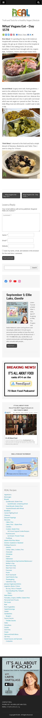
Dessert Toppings (10, 517)
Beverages (7, 497)
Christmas (9, 554)
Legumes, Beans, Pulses (12, 586)
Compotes (9, 641)
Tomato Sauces (11, 620)
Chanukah (9, 552)
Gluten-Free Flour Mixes (12, 540)
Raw (5, 604)
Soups (6, 632)
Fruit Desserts (10, 534)
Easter (8, 556)
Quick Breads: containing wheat (18, 504)
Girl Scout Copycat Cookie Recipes (18, 531)
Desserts (7, 520)
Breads (6, 499)
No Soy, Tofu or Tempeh (13, 588)
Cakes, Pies (9, 522)
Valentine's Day (11, 582)
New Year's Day (11, 566)
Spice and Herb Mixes (11, 634)
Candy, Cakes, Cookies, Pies (15, 549)
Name (5, 235)
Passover (9, 570)
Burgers (8, 616)
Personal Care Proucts (11, 600)
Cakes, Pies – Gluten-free (14, 524)
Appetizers (7, 495)
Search (34, 268)
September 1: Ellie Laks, (19, 296)
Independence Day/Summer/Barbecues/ (19, 561)
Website (5, 246)
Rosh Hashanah (11, 575)
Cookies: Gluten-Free (12, 529)
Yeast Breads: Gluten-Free (14, 506)
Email (4, 240)
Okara (9, 593)
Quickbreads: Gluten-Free (14, 501)
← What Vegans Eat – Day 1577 (10, 195)
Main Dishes (8, 595)
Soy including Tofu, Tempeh (15, 591)
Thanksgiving (10, 579)
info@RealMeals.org (13, 707)
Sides (6, 623)
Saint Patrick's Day (11, 577)
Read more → (12, 346)
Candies (8, 527)
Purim (8, 572)
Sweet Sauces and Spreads (13, 639)
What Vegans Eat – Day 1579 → (30, 195)
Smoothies (7, 625)
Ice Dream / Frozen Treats (16, 536)
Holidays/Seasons (10, 545)
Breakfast (7, 511)
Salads (6, 611)
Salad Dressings (9, 609)
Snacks (6, 627)
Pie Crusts (7, 602)
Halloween (9, 559)
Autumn (8, 547)
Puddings (9, 538)
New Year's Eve (11, 568)
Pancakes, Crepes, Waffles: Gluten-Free (17, 598)
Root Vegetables (9, 607)
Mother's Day (10, 563)
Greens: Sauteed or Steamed (13, 543)
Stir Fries (7, 637)
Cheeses (7, 515)
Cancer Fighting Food (11, 513)
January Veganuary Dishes (12, 584)
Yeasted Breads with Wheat (15, 508)
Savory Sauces (9, 618)
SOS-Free (7, 630)
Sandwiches (8, 614)
